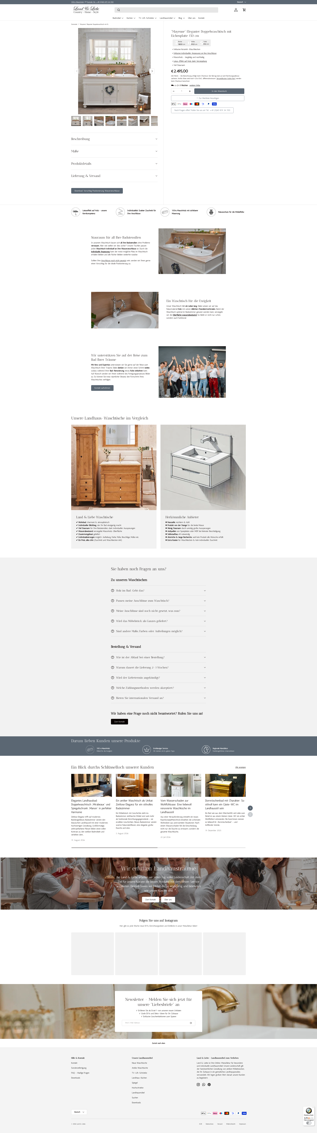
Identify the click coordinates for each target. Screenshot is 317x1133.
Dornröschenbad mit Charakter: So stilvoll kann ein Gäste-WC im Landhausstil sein (224, 804)
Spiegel (135, 1083)
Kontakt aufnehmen (102, 388)
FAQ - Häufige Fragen (80, 1073)
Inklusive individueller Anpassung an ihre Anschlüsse (195, 53)
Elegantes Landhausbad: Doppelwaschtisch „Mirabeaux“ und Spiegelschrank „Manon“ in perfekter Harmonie (91, 806)
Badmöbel (117, 18)
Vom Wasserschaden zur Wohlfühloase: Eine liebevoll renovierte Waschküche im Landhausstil (175, 806)
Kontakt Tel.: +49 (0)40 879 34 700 (100, 2)
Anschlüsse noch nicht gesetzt (113, 260)
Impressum (242, 1124)
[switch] (308, 1122)
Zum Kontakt (119, 721)
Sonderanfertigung (78, 1068)
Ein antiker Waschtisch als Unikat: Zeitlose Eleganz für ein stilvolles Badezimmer (134, 804)
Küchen (130, 18)
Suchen (135, 1097)
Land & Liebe (81, 1124)
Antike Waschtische (140, 1068)
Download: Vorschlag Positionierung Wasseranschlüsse (97, 191)
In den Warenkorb (219, 91)
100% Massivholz (77, 2)
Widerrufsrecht (230, 1124)
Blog (180, 18)
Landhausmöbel (166, 18)
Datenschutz (209, 1124)
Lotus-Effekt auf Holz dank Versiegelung (190, 61)
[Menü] (313, 1107)
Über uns (191, 18)
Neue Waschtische (139, 1063)
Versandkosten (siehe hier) (226, 78)
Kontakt (201, 18)
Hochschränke (137, 1088)
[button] (244, 10)
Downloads (75, 1078)
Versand (219, 1124)
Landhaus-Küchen (139, 1078)
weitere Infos (194, 85)
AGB (200, 1124)
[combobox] (166, 10)
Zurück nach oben (158, 1043)
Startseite (74, 24)
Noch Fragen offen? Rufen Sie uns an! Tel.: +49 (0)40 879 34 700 (202, 110)
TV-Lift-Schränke (146, 18)
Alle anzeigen (240, 767)
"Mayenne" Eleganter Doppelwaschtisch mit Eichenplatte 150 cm (94, 24)
